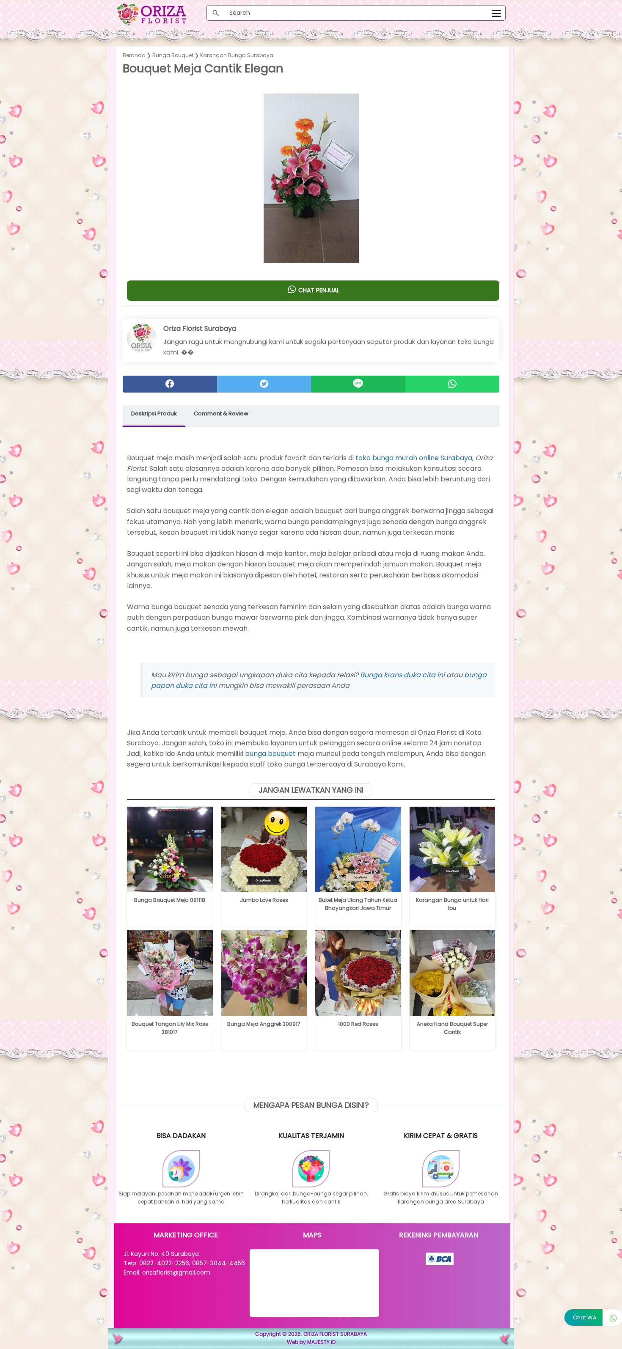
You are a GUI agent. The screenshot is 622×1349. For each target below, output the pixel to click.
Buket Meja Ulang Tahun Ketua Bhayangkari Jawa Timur (358, 904)
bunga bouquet (270, 753)
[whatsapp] (452, 384)
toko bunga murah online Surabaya (413, 458)
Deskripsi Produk (154, 413)
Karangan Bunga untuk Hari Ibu (452, 904)
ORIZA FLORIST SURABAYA (335, 1334)
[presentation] (132, 172)
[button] (311, 246)
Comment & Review (221, 413)
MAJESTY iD (321, 1342)
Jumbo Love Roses (264, 900)
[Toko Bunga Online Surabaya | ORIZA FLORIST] (161, 14)
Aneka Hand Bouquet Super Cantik (452, 1028)
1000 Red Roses (358, 1024)
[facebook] (170, 384)
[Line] (358, 384)
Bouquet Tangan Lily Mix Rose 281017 (170, 1028)
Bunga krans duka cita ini (402, 675)
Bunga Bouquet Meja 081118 (169, 900)
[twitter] (264, 384)
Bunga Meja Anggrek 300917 (263, 1024)
